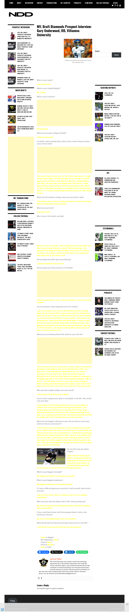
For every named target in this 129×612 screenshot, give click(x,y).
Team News (89, 3)
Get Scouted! (65, 3)
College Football (102, 3)
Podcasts (77, 3)
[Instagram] (39, 578)
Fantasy (40, 3)
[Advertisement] (64, 113)
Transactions (51, 3)
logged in (48, 588)
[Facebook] (41, 578)
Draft (19, 3)
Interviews (29, 3)
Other (115, 3)
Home (11, 3)
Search (97, 51)
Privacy (12, 601)
